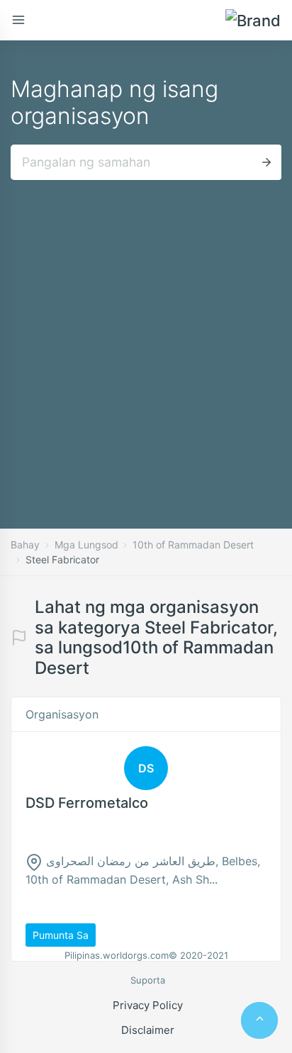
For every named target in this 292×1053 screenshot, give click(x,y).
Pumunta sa (61, 935)
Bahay (25, 545)
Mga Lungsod (86, 545)
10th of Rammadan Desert (193, 545)
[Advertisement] (146, 333)
